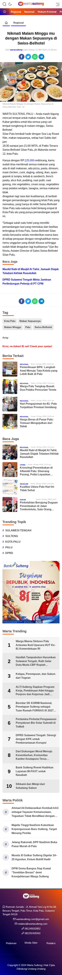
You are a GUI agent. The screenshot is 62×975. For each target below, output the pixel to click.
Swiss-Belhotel (43, 327)
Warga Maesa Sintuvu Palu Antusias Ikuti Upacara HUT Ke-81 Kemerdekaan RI (35, 645)
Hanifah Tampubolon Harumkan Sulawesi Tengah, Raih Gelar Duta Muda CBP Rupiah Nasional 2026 (36, 661)
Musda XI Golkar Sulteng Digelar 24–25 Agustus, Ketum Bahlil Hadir (34, 857)
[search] (4, 4)
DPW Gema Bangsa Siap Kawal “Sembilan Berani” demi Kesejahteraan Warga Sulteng (31, 872)
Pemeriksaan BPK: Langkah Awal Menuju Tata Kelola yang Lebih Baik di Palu (38, 371)
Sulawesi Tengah (18, 530)
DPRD (9, 553)
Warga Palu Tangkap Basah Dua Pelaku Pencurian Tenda (38, 388)
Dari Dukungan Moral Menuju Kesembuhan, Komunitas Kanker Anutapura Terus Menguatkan (34, 755)
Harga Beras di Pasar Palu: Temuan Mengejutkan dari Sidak (37, 423)
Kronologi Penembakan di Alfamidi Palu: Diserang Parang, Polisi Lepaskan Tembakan (36, 471)
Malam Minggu (12, 327)
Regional (18, 22)
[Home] (4, 11)
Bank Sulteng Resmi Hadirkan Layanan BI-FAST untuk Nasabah (34, 771)
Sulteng (11, 536)
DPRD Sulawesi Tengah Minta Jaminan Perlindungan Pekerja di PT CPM (26, 281)
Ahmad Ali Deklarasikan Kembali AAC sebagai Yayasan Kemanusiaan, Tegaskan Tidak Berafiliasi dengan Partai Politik (35, 812)
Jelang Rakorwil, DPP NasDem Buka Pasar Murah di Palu (34, 844)
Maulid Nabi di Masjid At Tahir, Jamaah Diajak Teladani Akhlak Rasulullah (30, 271)
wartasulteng (16, 50)
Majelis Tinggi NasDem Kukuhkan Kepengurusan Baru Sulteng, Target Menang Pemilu (34, 829)
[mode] (10, 4)
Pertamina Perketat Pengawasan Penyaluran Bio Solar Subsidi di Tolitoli (36, 723)
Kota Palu (9, 321)
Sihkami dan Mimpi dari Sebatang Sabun (30, 786)
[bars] (57, 4)
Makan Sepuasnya (30, 321)
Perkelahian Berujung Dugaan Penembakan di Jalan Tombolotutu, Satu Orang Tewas (39, 506)
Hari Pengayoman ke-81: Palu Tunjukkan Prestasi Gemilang (38, 405)
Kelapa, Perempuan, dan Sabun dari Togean (35, 676)
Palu (27, 327)
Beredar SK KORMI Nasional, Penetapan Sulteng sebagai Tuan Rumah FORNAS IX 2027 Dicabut (35, 707)
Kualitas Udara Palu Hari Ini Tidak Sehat (37, 488)
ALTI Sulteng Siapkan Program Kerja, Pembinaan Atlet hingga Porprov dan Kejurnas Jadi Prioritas (35, 690)
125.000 (29, 160)
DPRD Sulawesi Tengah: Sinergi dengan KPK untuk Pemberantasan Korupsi (36, 739)
